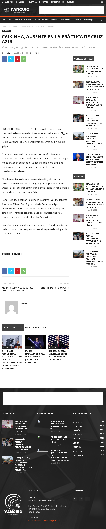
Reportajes (89, 20)
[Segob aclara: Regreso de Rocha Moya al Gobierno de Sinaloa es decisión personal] (78, 84)
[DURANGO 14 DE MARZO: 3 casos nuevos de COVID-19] (42, 424)
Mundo (45, 20)
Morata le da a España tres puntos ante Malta (17, 289)
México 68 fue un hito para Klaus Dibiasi (58, 439)
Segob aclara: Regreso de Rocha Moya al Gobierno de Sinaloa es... (95, 86)
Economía (77, 20)
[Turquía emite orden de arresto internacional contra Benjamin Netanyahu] (78, 157)
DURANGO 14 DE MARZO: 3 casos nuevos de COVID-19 (58, 425)
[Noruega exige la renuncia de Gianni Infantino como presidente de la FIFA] (58, 342)
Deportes (43, 2)
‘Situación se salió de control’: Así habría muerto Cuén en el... (95, 70)
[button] (100, 20)
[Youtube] (102, 2)
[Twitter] (97, 2)
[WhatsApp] (23, 59)
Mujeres (70, 2)
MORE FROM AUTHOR (35, 327)
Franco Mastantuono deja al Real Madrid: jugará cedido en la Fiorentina (35, 357)
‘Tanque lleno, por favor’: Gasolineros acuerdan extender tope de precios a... (94, 139)
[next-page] (8, 374)
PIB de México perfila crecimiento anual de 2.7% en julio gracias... (94, 120)
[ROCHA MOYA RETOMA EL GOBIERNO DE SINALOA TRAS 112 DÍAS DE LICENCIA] (78, 100)
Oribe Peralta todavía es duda (54, 289)
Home (4, 27)
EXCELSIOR (16, 254)
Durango (17, 20)
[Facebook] (93, 2)
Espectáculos (57, 2)
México (37, 20)
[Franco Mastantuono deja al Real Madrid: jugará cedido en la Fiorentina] (35, 342)
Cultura (33, 2)
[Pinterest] (17, 59)
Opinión (27, 20)
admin (7, 53)
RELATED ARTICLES (13, 327)
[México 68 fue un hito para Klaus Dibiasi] (42, 439)
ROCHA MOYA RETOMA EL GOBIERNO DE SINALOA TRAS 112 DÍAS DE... (94, 102)
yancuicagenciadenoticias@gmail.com (44, 520)
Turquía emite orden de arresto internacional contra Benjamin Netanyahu (95, 159)
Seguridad (65, 20)
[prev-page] (3, 374)
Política (54, 20)
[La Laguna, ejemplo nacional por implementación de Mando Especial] (42, 453)
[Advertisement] (71, 10)
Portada (7, 20)
